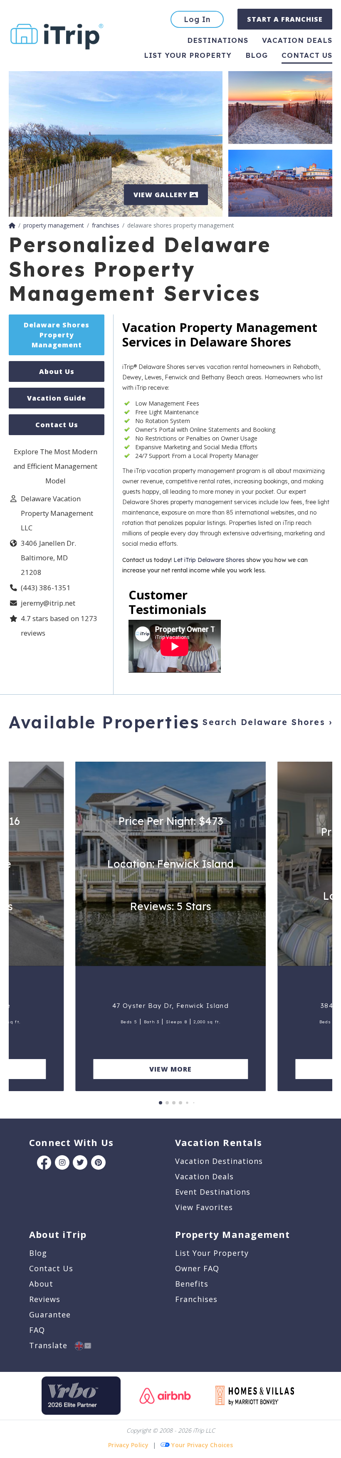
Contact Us (56, 424)
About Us (56, 371)
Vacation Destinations (219, 1161)
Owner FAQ (197, 1268)
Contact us (307, 55)
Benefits (191, 1284)
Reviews (44, 1299)
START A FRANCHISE (285, 19)
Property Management (232, 1234)
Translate (52, 1345)
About (41, 1284)
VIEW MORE (170, 1069)
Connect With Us (71, 1142)
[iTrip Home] (12, 225)
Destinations (217, 40)
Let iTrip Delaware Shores (209, 560)
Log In (197, 19)
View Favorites (204, 1207)
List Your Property (188, 55)
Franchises (196, 1299)
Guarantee (50, 1314)
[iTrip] (57, 35)
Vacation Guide (56, 398)
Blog (256, 55)
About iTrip (57, 1234)
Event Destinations (212, 1192)
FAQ (37, 1330)
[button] (160, 1102)
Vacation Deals (297, 40)
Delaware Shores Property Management (56, 334)
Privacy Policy (128, 1445)
